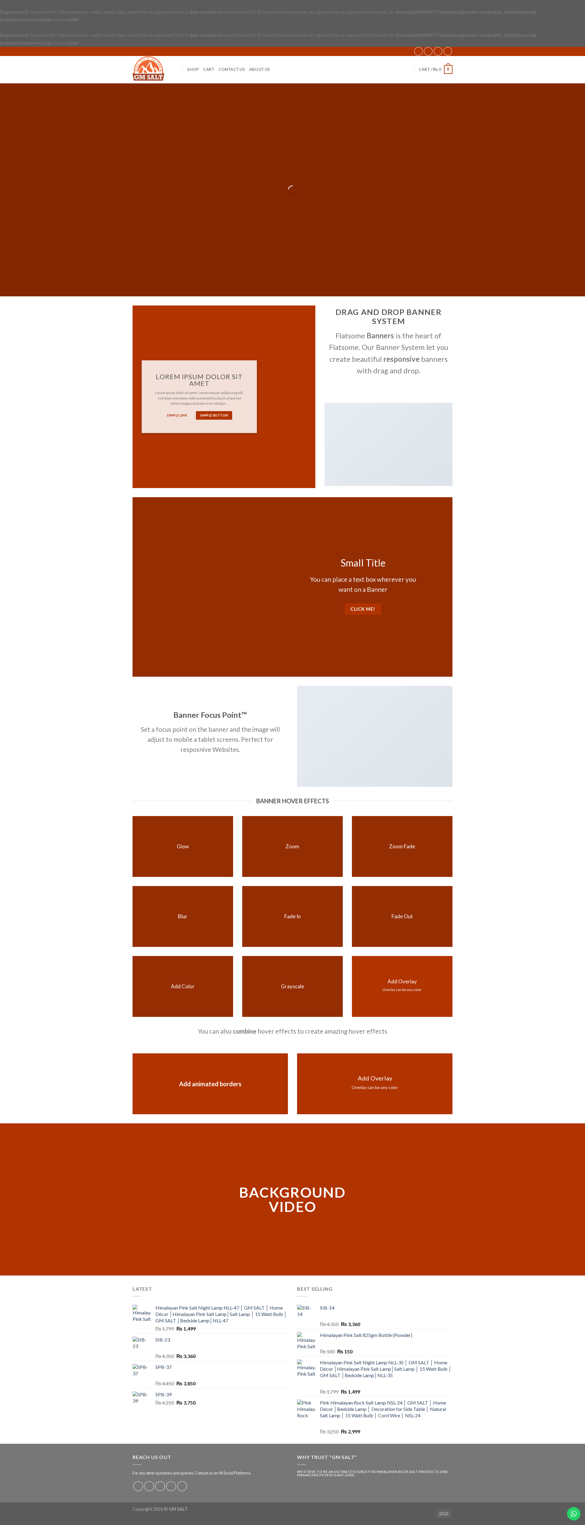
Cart (208, 69)
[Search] (175, 69)
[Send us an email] (438, 51)
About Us (259, 69)
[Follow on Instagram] (428, 51)
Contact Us (231, 69)
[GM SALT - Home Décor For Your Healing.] (148, 69)
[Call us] (447, 51)
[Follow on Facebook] (418, 51)
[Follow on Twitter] (160, 1486)
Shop (193, 69)
